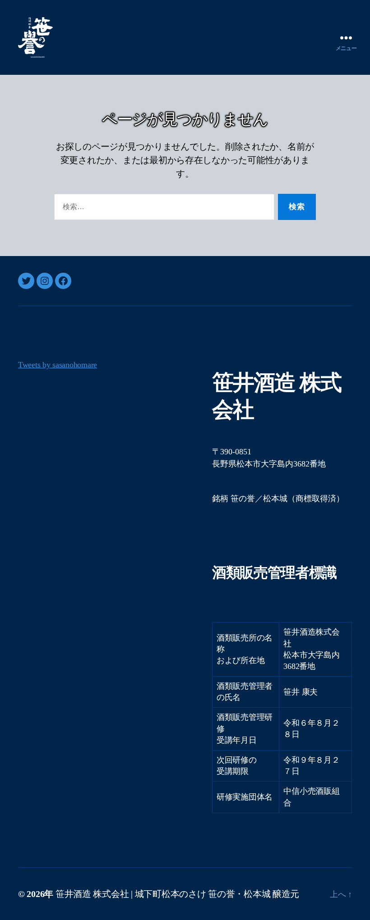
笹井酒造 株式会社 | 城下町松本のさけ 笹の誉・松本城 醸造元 (177, 894)
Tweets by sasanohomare (57, 364)
